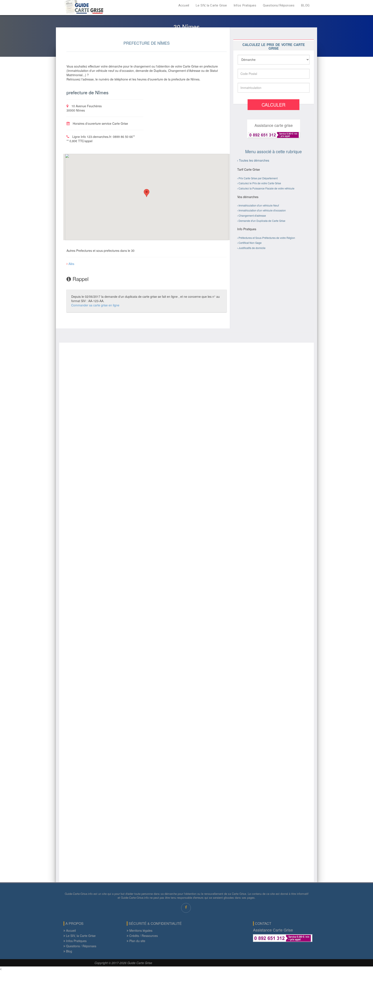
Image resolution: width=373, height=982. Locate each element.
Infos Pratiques (245, 5)
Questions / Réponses (80, 946)
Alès (71, 264)
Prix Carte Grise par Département (258, 178)
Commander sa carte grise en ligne (95, 305)
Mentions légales (140, 930)
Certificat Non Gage (250, 242)
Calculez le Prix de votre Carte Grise (260, 183)
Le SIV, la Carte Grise (211, 5)
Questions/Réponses (279, 5)
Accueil (183, 5)
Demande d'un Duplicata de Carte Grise (262, 220)
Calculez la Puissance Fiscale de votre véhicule (266, 188)
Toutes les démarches (254, 160)
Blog (68, 951)
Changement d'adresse (252, 215)
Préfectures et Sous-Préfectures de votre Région (267, 238)
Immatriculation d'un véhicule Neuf (259, 205)
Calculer (273, 104)
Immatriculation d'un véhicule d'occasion (262, 210)
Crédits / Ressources (143, 935)
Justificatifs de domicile (252, 248)
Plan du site (136, 941)
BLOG (305, 5)
